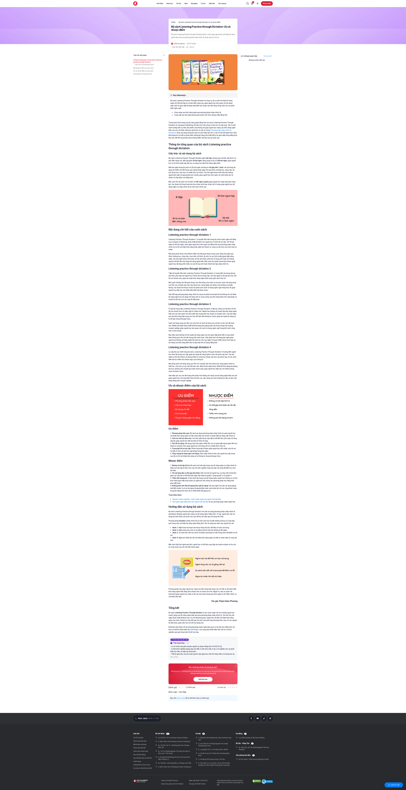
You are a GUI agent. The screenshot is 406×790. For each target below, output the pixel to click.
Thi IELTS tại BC (138, 738)
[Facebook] (251, 718)
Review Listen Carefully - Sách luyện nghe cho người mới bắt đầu (197, 499)
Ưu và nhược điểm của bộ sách (143, 71)
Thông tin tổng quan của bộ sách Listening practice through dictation (147, 61)
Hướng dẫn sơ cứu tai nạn (141, 765)
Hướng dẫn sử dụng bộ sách (142, 74)
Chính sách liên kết (139, 748)
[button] (247, 3)
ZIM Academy (179, 44)
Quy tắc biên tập (178, 47)
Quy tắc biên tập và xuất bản (142, 758)
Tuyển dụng (137, 761)
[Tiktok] (263, 718)
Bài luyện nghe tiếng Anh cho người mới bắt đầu (190, 502)
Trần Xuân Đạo (179, 643)
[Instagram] (270, 718)
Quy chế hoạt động (139, 754)
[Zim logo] (135, 3)
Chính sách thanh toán (140, 751)
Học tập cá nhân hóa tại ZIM (142, 768)
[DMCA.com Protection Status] (256, 781)
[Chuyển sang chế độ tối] (257, 3)
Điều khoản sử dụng (139, 744)
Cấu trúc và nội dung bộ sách (144, 64)
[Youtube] (257, 718)
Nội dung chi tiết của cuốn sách (143, 68)
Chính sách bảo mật (139, 741)
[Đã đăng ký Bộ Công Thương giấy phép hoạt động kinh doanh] (267, 781)
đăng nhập (181, 698)
